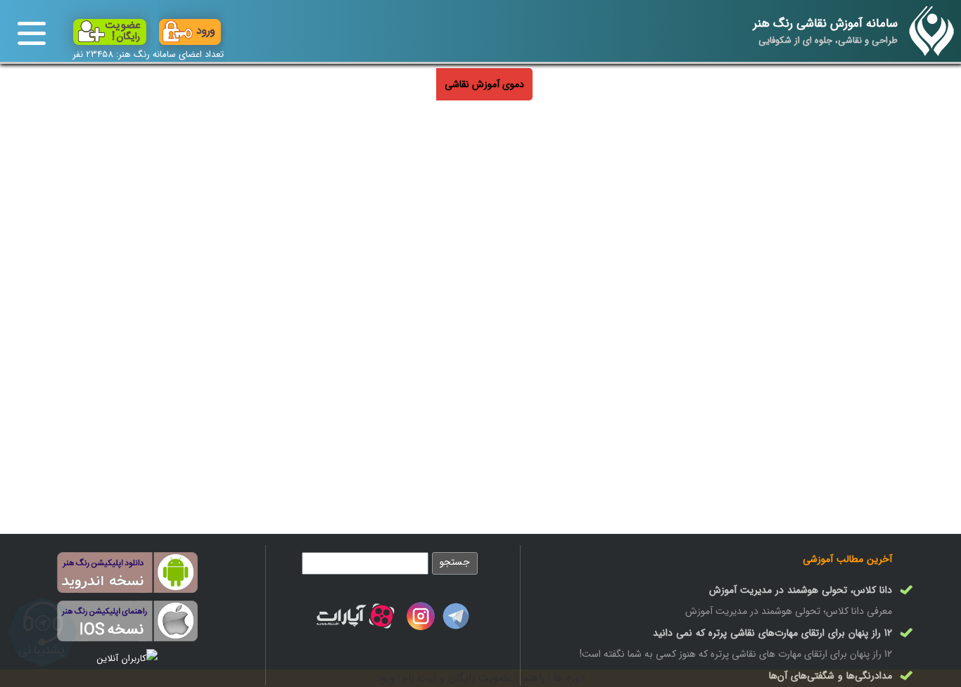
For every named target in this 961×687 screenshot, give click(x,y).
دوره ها (569, 677)
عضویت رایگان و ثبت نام (457, 677)
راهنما (532, 677)
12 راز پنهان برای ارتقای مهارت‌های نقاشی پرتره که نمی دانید (772, 633)
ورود (385, 677)
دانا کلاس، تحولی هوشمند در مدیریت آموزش (800, 590)
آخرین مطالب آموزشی (847, 559)
